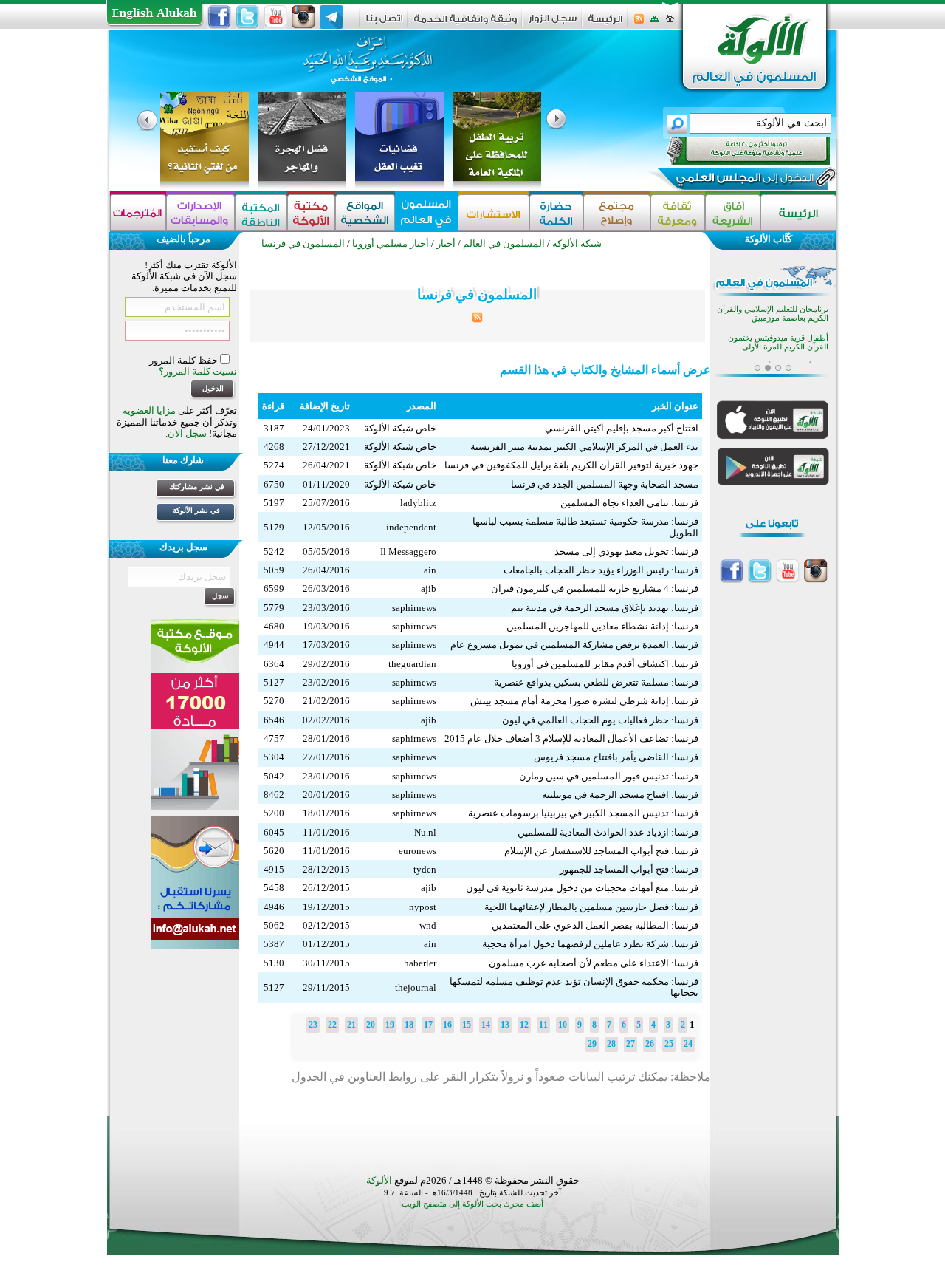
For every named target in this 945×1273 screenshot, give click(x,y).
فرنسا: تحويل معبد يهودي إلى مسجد (626, 551)
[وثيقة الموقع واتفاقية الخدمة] (465, 24)
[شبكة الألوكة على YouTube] (275, 17)
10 (562, 1025)
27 (630, 1044)
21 (351, 1025)
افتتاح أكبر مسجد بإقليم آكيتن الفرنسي (621, 428)
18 (409, 1025)
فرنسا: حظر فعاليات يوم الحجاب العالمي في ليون (600, 720)
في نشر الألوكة (196, 510)
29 (592, 1044)
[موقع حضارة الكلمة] (556, 212)
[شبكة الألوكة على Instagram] (303, 17)
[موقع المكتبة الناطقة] (261, 212)
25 (668, 1044)
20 (370, 1025)
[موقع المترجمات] (138, 212)
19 (389, 1025)
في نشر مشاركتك (196, 486)
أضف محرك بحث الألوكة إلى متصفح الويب (472, 1204)
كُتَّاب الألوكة (768, 239)
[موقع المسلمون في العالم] (426, 212)
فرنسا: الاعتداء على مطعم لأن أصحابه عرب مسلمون (593, 963)
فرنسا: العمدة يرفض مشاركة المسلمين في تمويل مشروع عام (574, 644)
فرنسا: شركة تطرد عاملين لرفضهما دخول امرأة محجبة (590, 943)
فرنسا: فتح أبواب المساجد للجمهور (629, 869)
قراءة (273, 406)
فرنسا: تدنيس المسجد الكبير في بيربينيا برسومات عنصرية (583, 813)
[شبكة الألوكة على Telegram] (331, 17)
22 (332, 1025)
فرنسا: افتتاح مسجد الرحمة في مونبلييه (620, 794)
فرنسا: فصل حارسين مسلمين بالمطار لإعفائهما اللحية (591, 906)
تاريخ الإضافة (325, 406)
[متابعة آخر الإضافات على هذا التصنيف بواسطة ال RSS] (477, 319)
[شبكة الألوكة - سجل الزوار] (553, 23)
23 (313, 1025)
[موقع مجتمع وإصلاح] (616, 212)
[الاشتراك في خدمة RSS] (639, 23)
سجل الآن (187, 433)
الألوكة (379, 1180)
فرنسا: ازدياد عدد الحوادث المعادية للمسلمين (608, 832)
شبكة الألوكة (577, 243)
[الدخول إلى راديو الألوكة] (735, 151)
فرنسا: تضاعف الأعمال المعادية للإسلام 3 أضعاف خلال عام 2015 (571, 738)
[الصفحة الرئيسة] (670, 23)
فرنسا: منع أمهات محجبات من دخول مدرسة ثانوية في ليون (582, 887)
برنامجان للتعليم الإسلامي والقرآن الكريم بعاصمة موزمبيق (772, 313)
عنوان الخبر (675, 406)
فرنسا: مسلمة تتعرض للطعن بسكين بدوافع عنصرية (596, 682)
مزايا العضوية (149, 410)
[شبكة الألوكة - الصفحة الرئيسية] (605, 24)
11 (543, 1025)
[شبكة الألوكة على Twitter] (247, 17)
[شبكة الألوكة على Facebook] (219, 17)
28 (611, 1044)
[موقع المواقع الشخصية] (365, 212)
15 (466, 1025)
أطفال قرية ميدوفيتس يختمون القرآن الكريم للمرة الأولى (778, 342)
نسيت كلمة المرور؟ (198, 371)
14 (485, 1025)
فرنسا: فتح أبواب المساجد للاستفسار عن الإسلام (601, 850)
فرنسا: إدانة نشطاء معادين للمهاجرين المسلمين (602, 626)
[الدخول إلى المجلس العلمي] (743, 180)
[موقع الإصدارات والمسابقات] (200, 212)
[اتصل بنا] (384, 23)
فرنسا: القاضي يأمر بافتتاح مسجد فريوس (616, 756)
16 (447, 1025)
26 (649, 1044)
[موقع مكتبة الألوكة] (311, 212)
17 (428, 1025)
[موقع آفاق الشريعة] (732, 212)
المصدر (421, 406)
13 (505, 1025)
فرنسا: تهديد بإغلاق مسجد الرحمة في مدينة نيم (604, 607)
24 (688, 1044)
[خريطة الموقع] (654, 23)
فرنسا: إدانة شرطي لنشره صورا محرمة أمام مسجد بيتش (584, 700)
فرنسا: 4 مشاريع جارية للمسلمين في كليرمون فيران (594, 588)
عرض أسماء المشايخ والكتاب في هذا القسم (605, 370)
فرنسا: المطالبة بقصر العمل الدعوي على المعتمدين (595, 925)
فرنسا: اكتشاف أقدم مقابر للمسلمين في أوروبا (605, 663)
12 (524, 1025)
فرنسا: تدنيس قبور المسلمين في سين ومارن (608, 776)
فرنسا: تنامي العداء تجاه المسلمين (629, 502)
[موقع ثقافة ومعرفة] (677, 212)
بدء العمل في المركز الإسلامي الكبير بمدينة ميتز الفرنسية (584, 446)
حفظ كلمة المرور (184, 360)
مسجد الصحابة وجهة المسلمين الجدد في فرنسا (604, 484)
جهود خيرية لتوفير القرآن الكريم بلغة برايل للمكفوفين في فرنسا (571, 465)
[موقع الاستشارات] (493, 212)
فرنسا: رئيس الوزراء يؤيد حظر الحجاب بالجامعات (601, 570)
